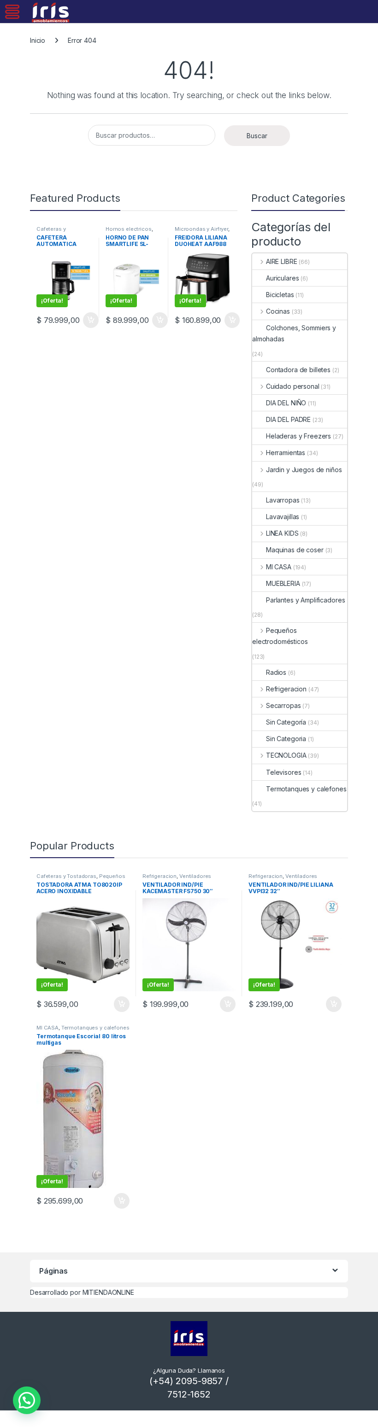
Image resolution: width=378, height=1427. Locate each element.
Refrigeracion (286, 689)
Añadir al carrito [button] (88, 320)
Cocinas (278, 311)
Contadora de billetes (298, 370)
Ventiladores (195, 876)
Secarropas (283, 705)
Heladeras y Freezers (298, 436)
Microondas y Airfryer (201, 229)
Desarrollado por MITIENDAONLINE (82, 1292)
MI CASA (278, 567)
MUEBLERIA (283, 583)
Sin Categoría (286, 722)
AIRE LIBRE (281, 261)
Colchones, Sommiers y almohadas (294, 333)
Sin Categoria (286, 739)
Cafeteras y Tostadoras (51, 232)
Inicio (37, 40)
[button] (27, 1400)
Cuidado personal (292, 386)
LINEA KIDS (282, 533)
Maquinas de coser (295, 550)
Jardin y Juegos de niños (304, 470)
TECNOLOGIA (286, 755)
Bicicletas (280, 294)
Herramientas (285, 452)
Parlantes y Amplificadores (305, 600)
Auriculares (282, 278)
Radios (276, 672)
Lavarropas (283, 500)
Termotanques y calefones (306, 789)
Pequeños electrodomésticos (280, 635)
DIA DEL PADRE (288, 419)
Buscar (257, 136)
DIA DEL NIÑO (286, 403)
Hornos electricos (129, 229)
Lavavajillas (282, 517)
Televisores (283, 772)
